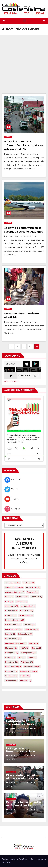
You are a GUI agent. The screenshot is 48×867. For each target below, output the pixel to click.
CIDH (9, 601)
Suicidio (25, 676)
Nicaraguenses (28, 653)
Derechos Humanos (14, 620)
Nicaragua (11, 653)
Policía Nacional (13, 667)
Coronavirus (11, 606)
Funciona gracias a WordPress (15, 859)
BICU (9, 597)
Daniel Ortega (26, 615)
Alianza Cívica (33, 587)
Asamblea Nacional (14, 592)
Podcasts (8, 136)
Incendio (10, 634)
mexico (33, 643)
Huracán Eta (31, 629)
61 (30, 346)
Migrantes (11, 648)
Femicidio (29, 625)
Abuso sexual (12, 583)
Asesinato (32, 592)
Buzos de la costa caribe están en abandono (23, 803)
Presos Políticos (32, 667)
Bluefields (22, 597)
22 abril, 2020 (12, 322)
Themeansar (6, 862)
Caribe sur (36, 597)
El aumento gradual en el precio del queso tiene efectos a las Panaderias (24, 778)
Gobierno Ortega (13, 629)
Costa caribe (28, 606)
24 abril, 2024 (14, 728)
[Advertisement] (24, 68)
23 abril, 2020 (12, 236)
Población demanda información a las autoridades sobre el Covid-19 (23, 145)
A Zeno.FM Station (11, 381)
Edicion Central (30, 154)
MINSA (24, 648)
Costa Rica (11, 611)
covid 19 (10, 615)
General (10, 718)
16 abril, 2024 (14, 755)
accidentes (29, 583)
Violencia (25, 681)
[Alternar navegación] (24, 20)
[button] (44, 20)
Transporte (11, 681)
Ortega (32, 657)
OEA (21, 657)
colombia (21, 601)
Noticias (10, 657)
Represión (11, 671)
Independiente (25, 634)
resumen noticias (29, 671)
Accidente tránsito (14, 587)
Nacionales (11, 745)
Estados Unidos (13, 625)
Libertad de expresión (15, 643)
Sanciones (11, 676)
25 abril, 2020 (12, 154)
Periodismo (11, 662)
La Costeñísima (13, 639)
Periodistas (27, 662)
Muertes (36, 648)
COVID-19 (26, 611)
